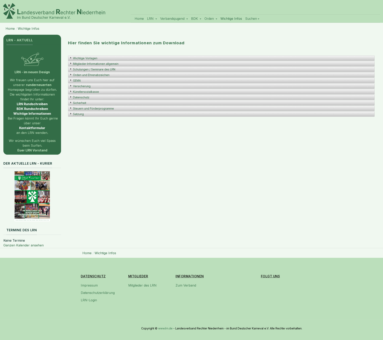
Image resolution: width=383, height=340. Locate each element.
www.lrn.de (165, 328)
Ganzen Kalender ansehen (23, 245)
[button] (152, 19)
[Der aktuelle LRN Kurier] (32, 196)
